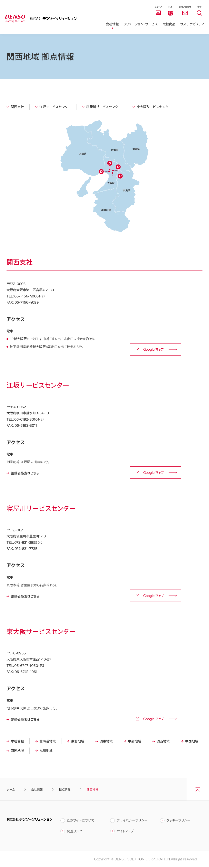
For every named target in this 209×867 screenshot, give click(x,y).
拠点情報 (64, 789)
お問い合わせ (185, 6)
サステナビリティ (192, 24)
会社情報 (112, 24)
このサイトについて (80, 820)
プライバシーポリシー (132, 820)
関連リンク (74, 831)
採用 (170, 6)
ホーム (11, 789)
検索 (199, 6)
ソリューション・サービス (140, 24)
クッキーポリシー (178, 820)
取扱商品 (169, 24)
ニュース (158, 6)
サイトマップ (125, 831)
